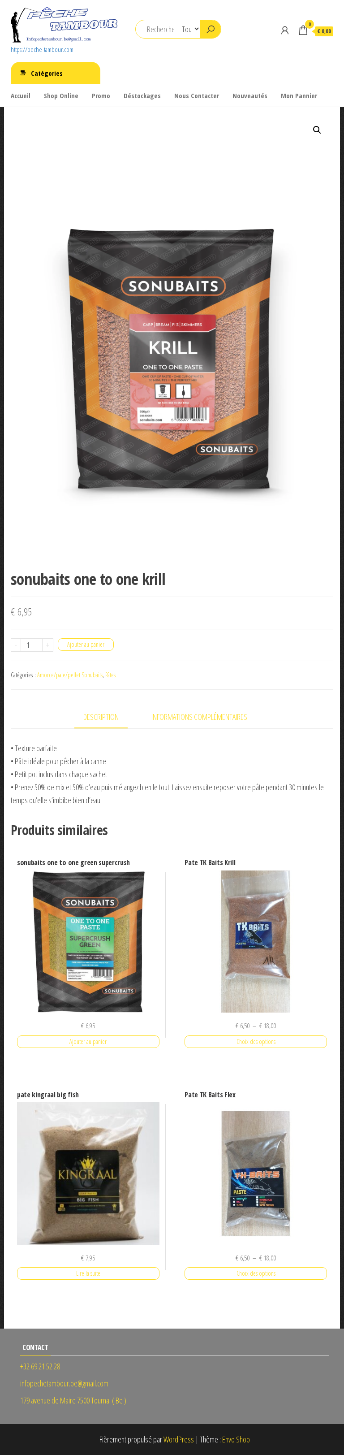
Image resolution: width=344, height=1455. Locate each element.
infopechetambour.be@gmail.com (64, 1383)
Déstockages (142, 95)
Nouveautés (249, 95)
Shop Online (61, 95)
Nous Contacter (196, 95)
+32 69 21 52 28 (40, 1366)
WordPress (178, 1439)
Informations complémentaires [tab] (199, 716)
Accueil (20, 95)
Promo (101, 95)
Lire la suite (88, 1273)
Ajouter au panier (85, 644)
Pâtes (110, 675)
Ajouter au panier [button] (88, 1041)
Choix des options (255, 1041)
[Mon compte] (285, 30)
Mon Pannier (299, 95)
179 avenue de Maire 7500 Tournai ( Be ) (73, 1400)
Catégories (47, 73)
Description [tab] (101, 716)
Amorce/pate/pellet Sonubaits (70, 675)
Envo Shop (236, 1439)
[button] (317, 130)
